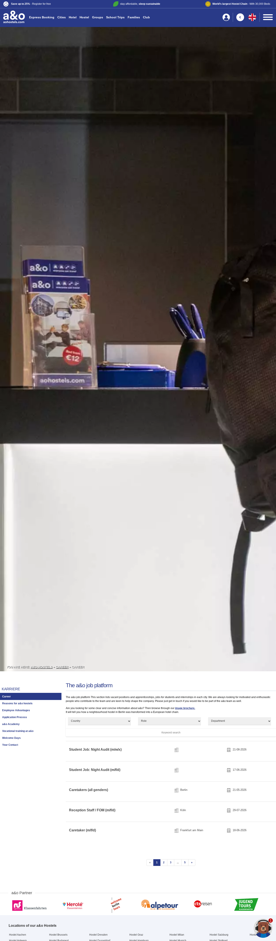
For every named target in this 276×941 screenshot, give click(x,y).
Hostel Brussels (58, 934)
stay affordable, (140, 3)
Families (134, 17)
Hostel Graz (136, 934)
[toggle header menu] (268, 17)
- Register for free (31, 3)
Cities (61, 17)
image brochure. (185, 708)
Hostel (84, 17)
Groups (97, 17)
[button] (47, 4)
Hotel (73, 17)
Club (146, 17)
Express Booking (41, 17)
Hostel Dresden (98, 934)
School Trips (115, 17)
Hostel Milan (176, 934)
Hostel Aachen (17, 934)
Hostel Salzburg (219, 934)
